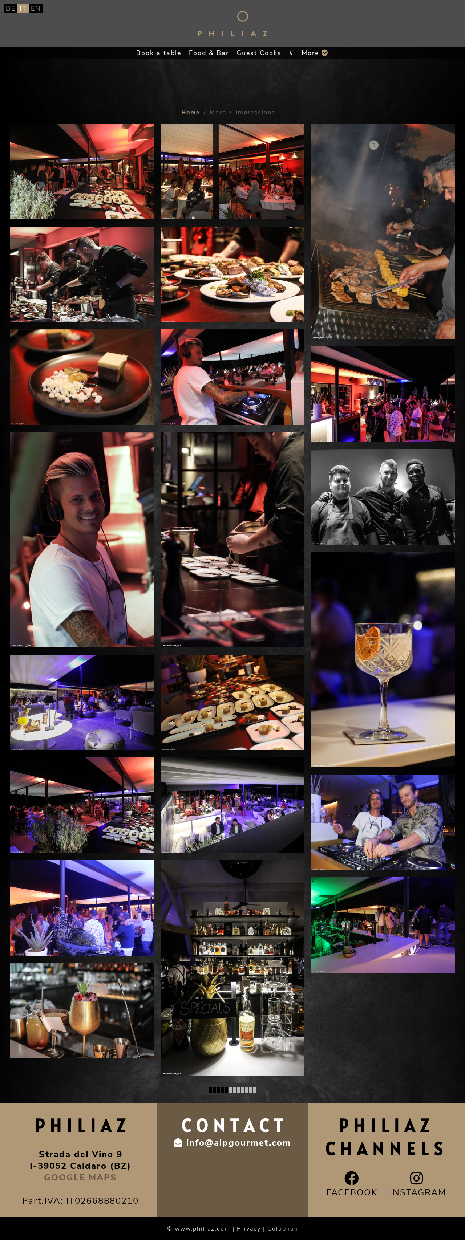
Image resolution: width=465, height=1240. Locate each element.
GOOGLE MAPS (80, 1177)
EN (36, 8)
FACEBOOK (351, 1192)
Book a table (158, 53)
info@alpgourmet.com (238, 1142)
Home (190, 113)
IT (23, 8)
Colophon (282, 1229)
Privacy (249, 1229)
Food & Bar (209, 53)
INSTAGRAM (418, 1192)
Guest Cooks (259, 53)
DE (11, 8)
